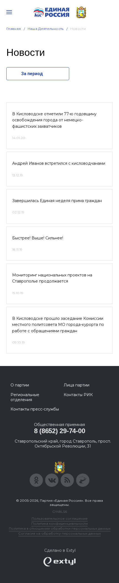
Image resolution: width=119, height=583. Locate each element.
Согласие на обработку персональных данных (59, 533)
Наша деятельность (46, 29)
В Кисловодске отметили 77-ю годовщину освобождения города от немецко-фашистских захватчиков (54, 120)
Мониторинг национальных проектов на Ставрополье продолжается (52, 278)
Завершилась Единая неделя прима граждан (57, 200)
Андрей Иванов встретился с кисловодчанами (58, 163)
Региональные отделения (25, 397)
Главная (13, 29)
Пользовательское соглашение (60, 518)
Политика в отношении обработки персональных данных (59, 528)
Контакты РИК (78, 394)
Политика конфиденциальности (59, 523)
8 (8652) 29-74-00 (59, 431)
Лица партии (76, 385)
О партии (20, 385)
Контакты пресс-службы (35, 409)
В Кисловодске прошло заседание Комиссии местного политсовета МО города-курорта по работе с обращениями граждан (58, 324)
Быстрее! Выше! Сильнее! (37, 238)
